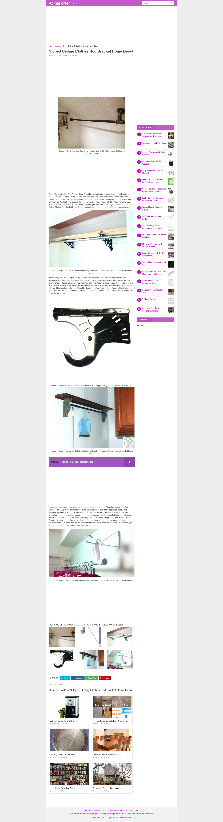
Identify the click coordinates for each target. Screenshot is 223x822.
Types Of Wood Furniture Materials (107, 754)
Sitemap (88, 810)
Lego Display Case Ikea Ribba (62, 788)
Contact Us (96, 810)
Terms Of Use (114, 810)
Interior (76, 3)
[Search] (171, 3)
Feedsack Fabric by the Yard (154, 143)
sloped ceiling (58, 684)
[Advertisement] (111, 26)
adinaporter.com (55, 507)
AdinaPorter (59, 3)
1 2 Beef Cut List (149, 299)
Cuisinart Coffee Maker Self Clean (64, 721)
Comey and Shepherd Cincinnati (106, 788)
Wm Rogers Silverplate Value (62, 754)
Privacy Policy (133, 810)
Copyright (104, 810)
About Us (123, 810)
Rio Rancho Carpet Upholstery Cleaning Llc (110, 721)
